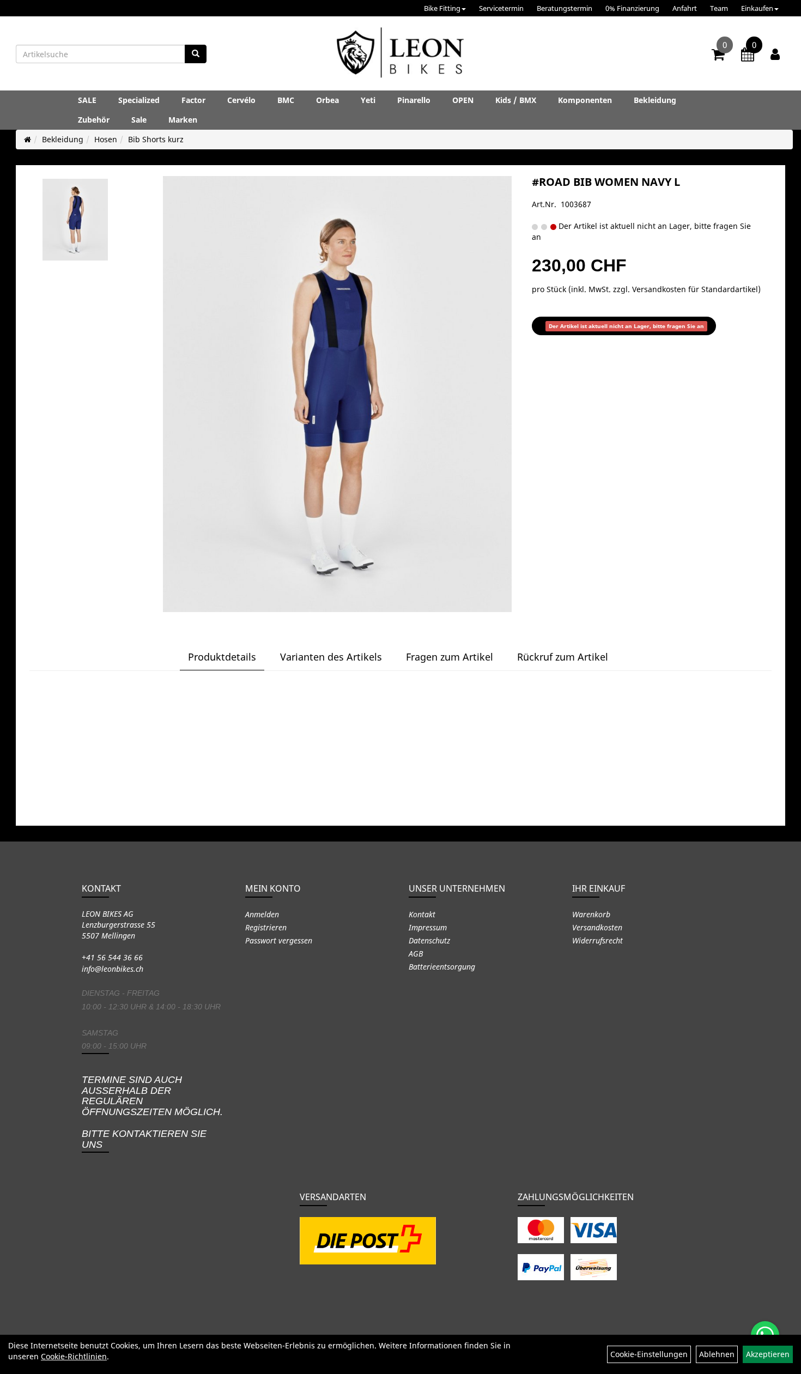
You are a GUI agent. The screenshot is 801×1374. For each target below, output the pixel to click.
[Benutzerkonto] (775, 54)
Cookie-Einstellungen (649, 1354)
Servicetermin (501, 8)
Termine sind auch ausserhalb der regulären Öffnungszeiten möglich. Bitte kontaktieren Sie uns (152, 1112)
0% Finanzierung (632, 8)
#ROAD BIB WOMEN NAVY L (606, 181)
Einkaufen (757, 8)
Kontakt (422, 914)
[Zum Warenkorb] (718, 56)
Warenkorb (591, 914)
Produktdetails (222, 656)
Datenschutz (429, 940)
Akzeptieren (768, 1354)
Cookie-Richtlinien (74, 1356)
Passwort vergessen (278, 940)
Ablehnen (717, 1354)
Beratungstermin (564, 8)
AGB (416, 953)
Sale (139, 119)
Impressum (428, 927)
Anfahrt (684, 8)
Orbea (327, 100)
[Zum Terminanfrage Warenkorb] (747, 56)
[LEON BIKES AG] (400, 54)
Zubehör (94, 119)
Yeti (368, 100)
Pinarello (413, 100)
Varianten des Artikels (331, 656)
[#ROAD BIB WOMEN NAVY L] (75, 220)
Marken (182, 119)
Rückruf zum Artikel (562, 656)
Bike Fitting (442, 8)
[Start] (27, 139)
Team (719, 8)
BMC (285, 100)
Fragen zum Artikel (449, 656)
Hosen (105, 139)
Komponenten (585, 100)
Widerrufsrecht (597, 940)
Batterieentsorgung (442, 966)
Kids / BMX (515, 100)
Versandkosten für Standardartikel (695, 289)
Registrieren (266, 927)
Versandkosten (597, 927)
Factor (193, 100)
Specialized (139, 100)
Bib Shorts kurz (156, 139)
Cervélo (241, 100)
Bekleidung (655, 100)
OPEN (463, 100)
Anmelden (262, 914)
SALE (87, 100)
